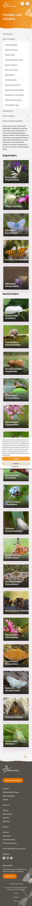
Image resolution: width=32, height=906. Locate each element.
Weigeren (16, 463)
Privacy (16, 893)
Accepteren (16, 458)
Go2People (24, 887)
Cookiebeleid (15, 466)
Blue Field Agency (20, 889)
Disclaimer (16, 897)
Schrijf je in (9, 876)
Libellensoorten (8, 111)
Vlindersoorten (7, 34)
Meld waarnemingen (13, 780)
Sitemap (16, 901)
